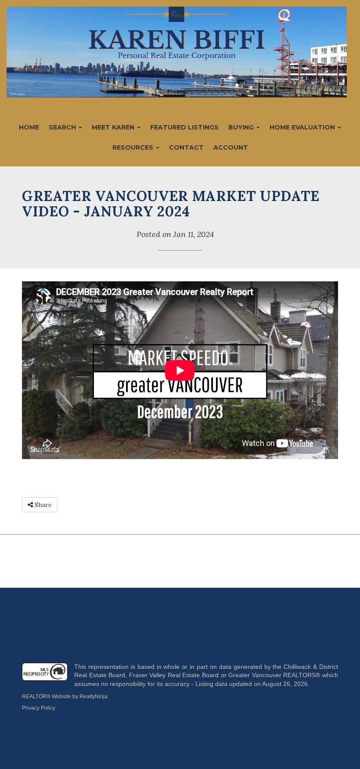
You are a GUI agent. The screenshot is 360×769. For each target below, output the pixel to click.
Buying (242, 127)
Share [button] (42, 505)
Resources (133, 147)
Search (63, 127)
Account (230, 147)
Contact (186, 147)
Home (29, 127)
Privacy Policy (38, 708)
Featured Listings (184, 127)
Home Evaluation (303, 127)
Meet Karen (114, 127)
